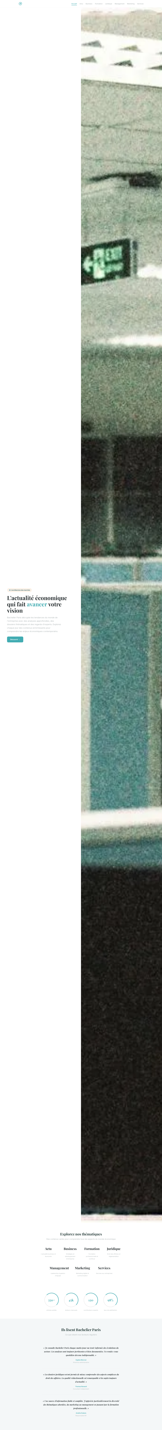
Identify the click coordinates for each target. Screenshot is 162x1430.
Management (119, 4)
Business (89, 4)
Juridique (108, 4)
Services (140, 4)
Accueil (74, 4)
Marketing (131, 4)
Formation (98, 4)
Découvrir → (15, 639)
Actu (81, 4)
